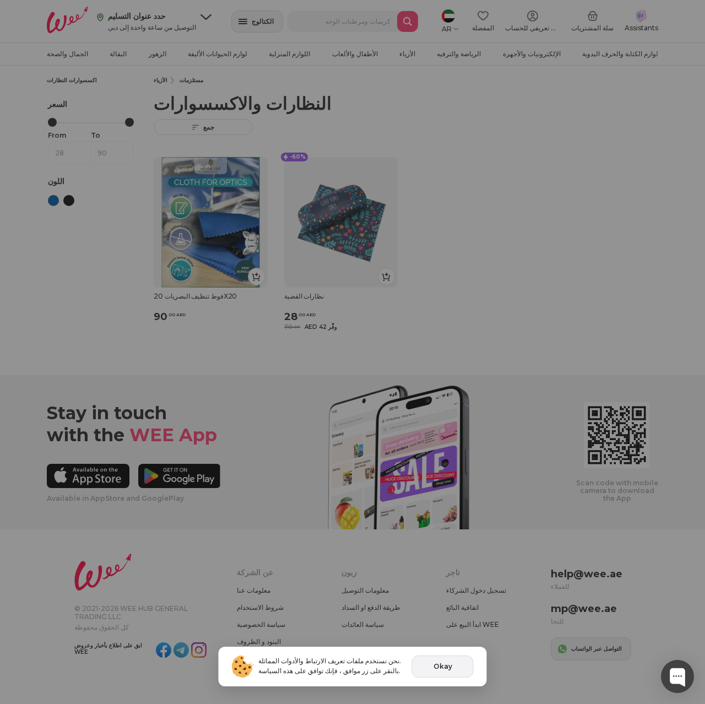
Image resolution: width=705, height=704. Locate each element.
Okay (442, 666)
